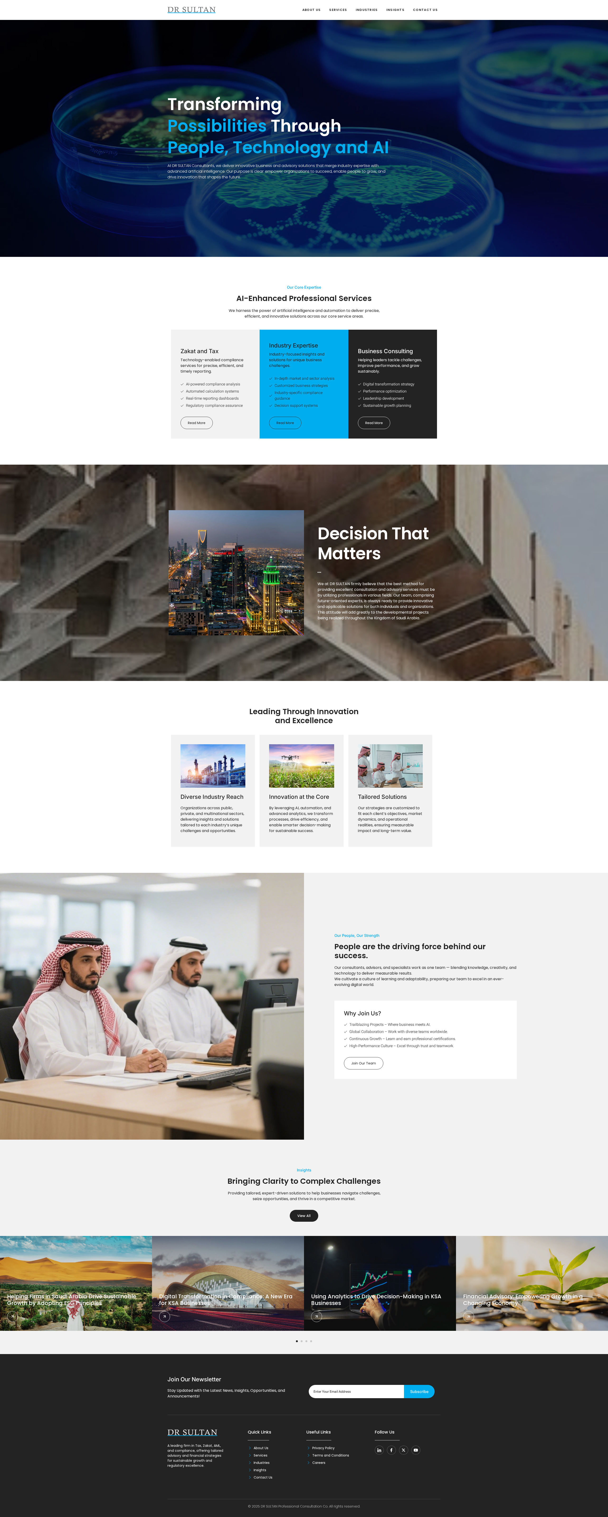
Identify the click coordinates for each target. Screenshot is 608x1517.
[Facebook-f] (391, 1450)
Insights (395, 10)
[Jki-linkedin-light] (379, 1450)
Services (338, 10)
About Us (311, 10)
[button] (297, 1341)
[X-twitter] (403, 1450)
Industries (367, 10)
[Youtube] (415, 1450)
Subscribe (419, 1391)
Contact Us (425, 10)
